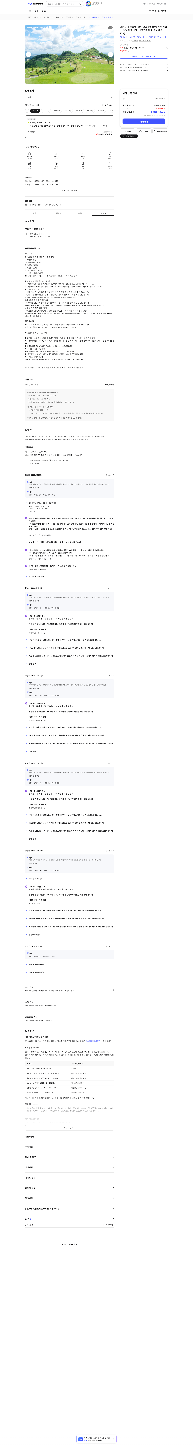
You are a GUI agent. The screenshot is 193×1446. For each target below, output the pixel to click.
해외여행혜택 (94, 17)
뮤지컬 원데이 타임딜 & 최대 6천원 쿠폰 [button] (62, 4)
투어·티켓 (59, 17)
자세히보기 (34, 463)
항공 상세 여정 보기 (70, 190)
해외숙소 (38, 17)
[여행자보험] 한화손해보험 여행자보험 (42, 1208)
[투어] (36, 11)
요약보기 (109, 475)
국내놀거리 (80, 17)
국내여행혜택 (107, 17)
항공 (30, 17)
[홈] (30, 11)
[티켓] (44, 11)
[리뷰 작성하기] (113, 1219)
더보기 (31, 511)
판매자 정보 (30, 1188)
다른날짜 (108, 105)
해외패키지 (48, 17)
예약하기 (144, 121)
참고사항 (29, 1198)
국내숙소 (69, 17)
